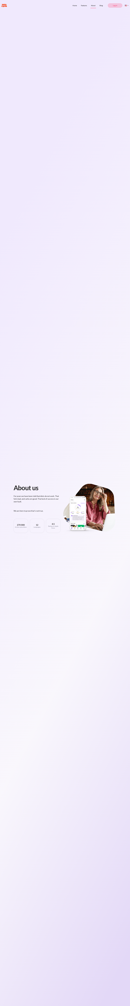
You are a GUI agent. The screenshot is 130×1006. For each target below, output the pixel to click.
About (93, 5)
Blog (101, 5)
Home (75, 5)
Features (84, 5)
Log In (115, 5)
